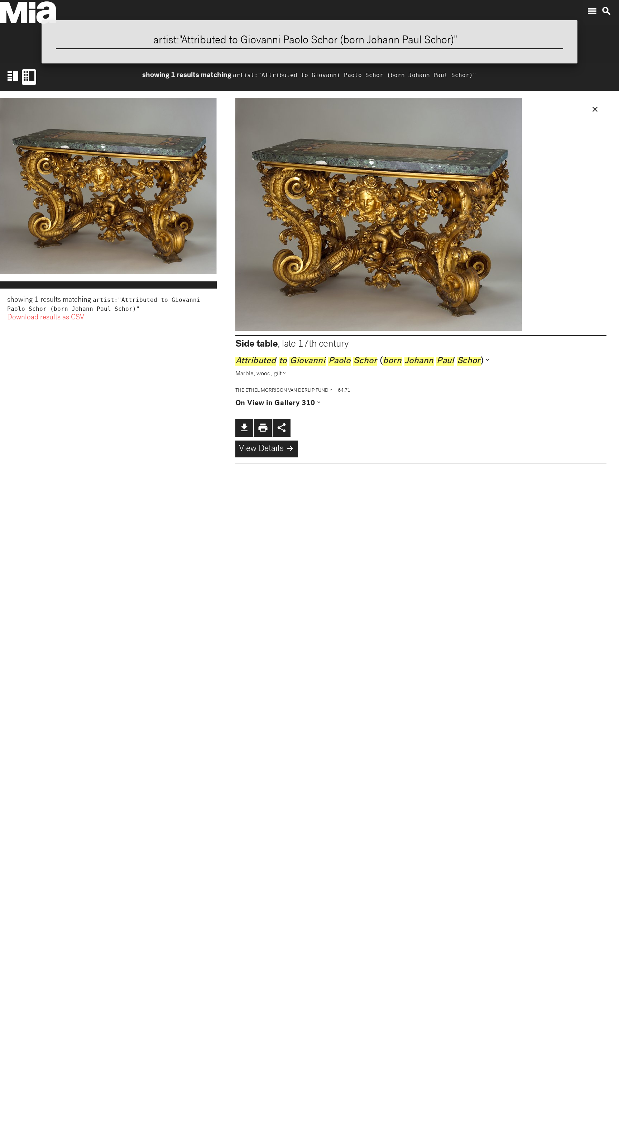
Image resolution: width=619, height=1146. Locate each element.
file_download (244, 427)
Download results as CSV (45, 318)
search (606, 11)
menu (592, 11)
